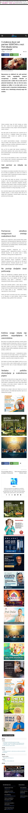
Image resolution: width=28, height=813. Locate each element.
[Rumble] (12, 495)
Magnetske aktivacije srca (8, 758)
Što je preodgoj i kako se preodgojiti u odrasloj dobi (7, 472)
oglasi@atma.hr (12, 792)
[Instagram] (10, 495)
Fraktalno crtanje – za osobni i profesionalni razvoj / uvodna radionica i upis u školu (13, 745)
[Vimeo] (18, 495)
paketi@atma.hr (9, 809)
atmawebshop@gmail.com (9, 796)
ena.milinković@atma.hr (9, 805)
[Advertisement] (14, 19)
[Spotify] (15, 495)
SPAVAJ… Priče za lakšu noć (8, 761)
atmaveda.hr (22, 797)
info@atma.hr (7, 789)
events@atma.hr (7, 800)
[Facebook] (7, 495)
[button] (2, 36)
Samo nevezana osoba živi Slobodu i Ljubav (21, 472)
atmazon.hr (22, 794)
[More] (20, 54)
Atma (4, 51)
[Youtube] (21, 495)
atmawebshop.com (24, 789)
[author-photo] (14, 484)
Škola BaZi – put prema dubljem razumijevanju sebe (13, 743)
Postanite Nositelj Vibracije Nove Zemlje (11, 742)
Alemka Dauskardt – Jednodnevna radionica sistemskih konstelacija (13, 752)
